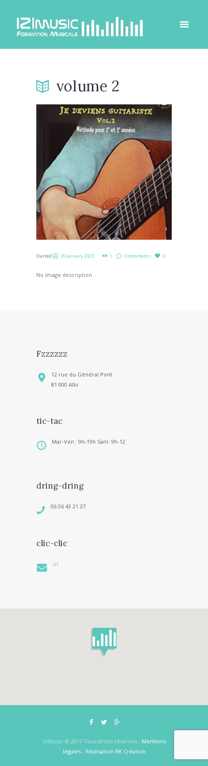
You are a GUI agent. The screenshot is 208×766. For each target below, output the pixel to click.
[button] (103, 642)
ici (56, 563)
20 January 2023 (77, 256)
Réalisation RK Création (116, 751)
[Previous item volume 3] (70, 172)
